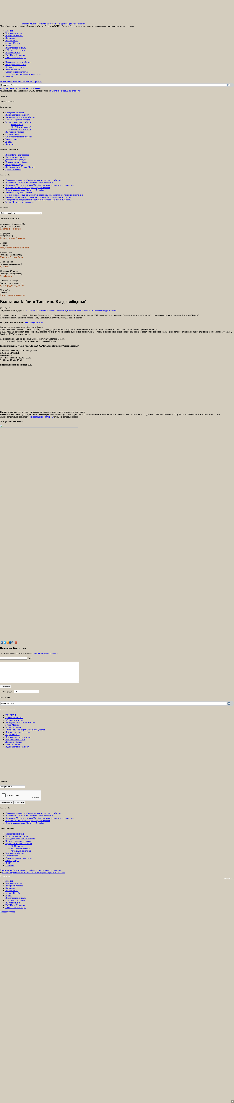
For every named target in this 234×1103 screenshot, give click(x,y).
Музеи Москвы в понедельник (19, 202)
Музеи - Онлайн (12, 43)
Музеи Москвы (12, 725)
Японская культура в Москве (104, 311)
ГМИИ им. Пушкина (15, 55)
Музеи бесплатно (13, 727)
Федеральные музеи (14, 112)
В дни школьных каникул (17, 115)
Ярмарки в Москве (14, 35)
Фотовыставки (12, 134)
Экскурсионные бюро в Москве (20, 167)
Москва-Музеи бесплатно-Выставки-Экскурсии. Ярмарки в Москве (53, 24)
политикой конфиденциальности (65, 91)
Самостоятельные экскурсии (18, 137)
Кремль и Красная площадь (18, 120)
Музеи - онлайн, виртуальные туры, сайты (25, 730)
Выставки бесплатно (56, 311)
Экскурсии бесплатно (15, 64)
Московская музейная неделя (18, 192)
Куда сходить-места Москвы (18, 62)
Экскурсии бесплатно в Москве (20, 117)
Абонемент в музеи (14, 720)
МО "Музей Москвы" (21, 127)
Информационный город (17, 162)
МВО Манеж (17, 124)
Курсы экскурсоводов (15, 157)
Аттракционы (11, 40)
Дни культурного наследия (17, 732)
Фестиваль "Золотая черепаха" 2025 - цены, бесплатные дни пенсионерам (39, 185)
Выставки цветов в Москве (18, 737)
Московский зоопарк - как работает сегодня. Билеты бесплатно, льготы (38, 197)
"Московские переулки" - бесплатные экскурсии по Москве (33, 180)
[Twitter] (4, 642)
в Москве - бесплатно (15, 50)
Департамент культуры (16, 160)
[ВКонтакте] (2, 642)
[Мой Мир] (10, 642)
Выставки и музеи (13, 33)
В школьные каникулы (15, 48)
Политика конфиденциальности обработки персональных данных (30, 870)
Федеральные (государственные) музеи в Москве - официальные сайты (38, 200)
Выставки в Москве (14, 132)
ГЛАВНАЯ (10, 715)
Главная (9, 31)
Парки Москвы (12, 734)
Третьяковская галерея (15, 57)
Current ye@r (6, 691)
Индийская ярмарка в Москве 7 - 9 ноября (24, 190)
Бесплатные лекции (14, 67)
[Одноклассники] (7, 642)
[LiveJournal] (13, 642)
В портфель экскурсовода (17, 155)
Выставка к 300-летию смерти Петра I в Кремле (27, 187)
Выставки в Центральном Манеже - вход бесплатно (29, 183)
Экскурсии (10, 38)
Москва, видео (12, 139)
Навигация (5, 876)
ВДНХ (8, 45)
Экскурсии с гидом (14, 164)
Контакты (9, 144)
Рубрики (9, 77)
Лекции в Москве (13, 742)
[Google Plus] (16, 642)
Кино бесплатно (12, 744)
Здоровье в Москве (14, 717)
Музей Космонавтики (21, 129)
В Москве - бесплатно (36, 311)
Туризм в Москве (13, 169)
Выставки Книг (12, 53)
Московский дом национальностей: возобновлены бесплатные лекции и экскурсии (44, 195)
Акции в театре (12, 69)
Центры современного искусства (26, 74)
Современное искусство (16, 72)
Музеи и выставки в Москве (18, 122)
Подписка (229, 879)
